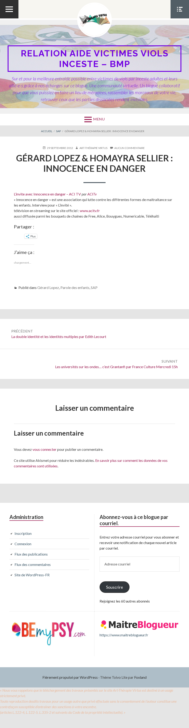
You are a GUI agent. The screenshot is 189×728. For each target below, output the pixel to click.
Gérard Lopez (48, 287)
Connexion (23, 544)
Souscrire (114, 587)
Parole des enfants (74, 287)
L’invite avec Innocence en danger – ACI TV (47, 194)
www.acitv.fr (90, 210)
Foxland (140, 677)
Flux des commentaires (33, 564)
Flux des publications (31, 554)
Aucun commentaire (129, 148)
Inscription (23, 533)
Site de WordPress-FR (32, 575)
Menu (99, 119)
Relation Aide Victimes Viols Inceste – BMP (94, 58)
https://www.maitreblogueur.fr (124, 635)
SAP (94, 287)
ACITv (92, 194)
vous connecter (44, 449)
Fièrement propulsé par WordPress (70, 677)
